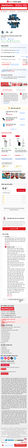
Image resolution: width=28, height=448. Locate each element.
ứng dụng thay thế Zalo (14, 423)
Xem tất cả (13, 129)
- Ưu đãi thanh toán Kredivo (6, 328)
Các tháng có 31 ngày (13, 413)
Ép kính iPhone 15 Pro (18, 395)
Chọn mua (22, 113)
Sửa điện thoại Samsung (18, 379)
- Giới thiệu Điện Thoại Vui (6, 353)
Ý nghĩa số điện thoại (19, 414)
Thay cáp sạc (12, 11)
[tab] (6, 133)
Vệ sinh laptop (14, 381)
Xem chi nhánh (9, 445)
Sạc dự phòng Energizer (6, 401)
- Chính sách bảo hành (5, 333)
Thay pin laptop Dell (15, 378)
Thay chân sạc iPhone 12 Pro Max (10, 399)
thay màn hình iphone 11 (14, 404)
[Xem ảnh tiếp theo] (25, 176)
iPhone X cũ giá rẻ (22, 381)
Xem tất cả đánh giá (16, 300)
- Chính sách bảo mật (5, 334)
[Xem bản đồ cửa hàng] (19, 59)
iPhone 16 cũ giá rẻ (20, 392)
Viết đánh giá (21, 190)
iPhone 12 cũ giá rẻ (14, 383)
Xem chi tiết (6, 103)
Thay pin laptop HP (5, 378)
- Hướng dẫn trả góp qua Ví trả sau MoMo (9, 330)
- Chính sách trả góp (5, 338)
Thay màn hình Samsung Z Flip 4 (19, 384)
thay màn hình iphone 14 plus (13, 405)
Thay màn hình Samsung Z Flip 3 (8, 385)
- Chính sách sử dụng (5, 336)
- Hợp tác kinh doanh (5, 351)
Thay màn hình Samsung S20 (12, 386)
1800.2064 (12, 311)
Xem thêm (3, 342)
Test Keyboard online (6, 411)
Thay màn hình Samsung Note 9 (19, 387)
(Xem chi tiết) (11, 71)
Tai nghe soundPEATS (6, 400)
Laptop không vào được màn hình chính (15, 416)
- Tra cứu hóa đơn (4, 341)
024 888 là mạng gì (15, 411)
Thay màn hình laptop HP (15, 390)
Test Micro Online (22, 410)
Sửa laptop (11, 391)
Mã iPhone (21, 413)
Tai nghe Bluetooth (22, 399)
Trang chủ (5, 11)
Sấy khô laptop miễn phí (17, 393)
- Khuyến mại (3, 346)
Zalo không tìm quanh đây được (8, 419)
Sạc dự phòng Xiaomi (17, 401)
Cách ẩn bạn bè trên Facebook (19, 417)
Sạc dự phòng (23, 400)
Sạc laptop (22, 391)
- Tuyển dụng (3, 348)
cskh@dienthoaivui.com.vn (10, 315)
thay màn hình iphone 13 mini (12, 406)
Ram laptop (17, 391)
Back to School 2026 (11, 421)
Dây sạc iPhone (15, 400)
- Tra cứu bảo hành (5, 339)
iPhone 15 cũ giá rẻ (11, 392)
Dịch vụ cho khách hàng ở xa (9, 322)
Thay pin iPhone (8, 379)
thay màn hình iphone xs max (14, 407)
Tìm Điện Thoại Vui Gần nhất (9, 319)
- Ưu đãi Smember (5, 331)
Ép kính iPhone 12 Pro (14, 398)
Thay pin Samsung (14, 380)
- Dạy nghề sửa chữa (5, 349)
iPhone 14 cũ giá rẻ (7, 384)
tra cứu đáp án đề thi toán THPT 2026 (9, 410)
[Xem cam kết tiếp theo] (26, 99)
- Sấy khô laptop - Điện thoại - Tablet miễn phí (10, 327)
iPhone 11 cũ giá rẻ (5, 383)
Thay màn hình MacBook (7, 389)
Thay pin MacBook (5, 390)
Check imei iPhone (15, 420)
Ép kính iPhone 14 (5, 398)
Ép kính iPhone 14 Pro (21, 396)
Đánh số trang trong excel (17, 415)
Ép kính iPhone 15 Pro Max (7, 395)
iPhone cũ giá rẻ (6, 381)
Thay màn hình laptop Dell (20, 389)
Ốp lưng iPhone (11, 402)
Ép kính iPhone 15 (12, 396)
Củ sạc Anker (18, 402)
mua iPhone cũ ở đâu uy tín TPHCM (16, 422)
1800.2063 (13, 313)
